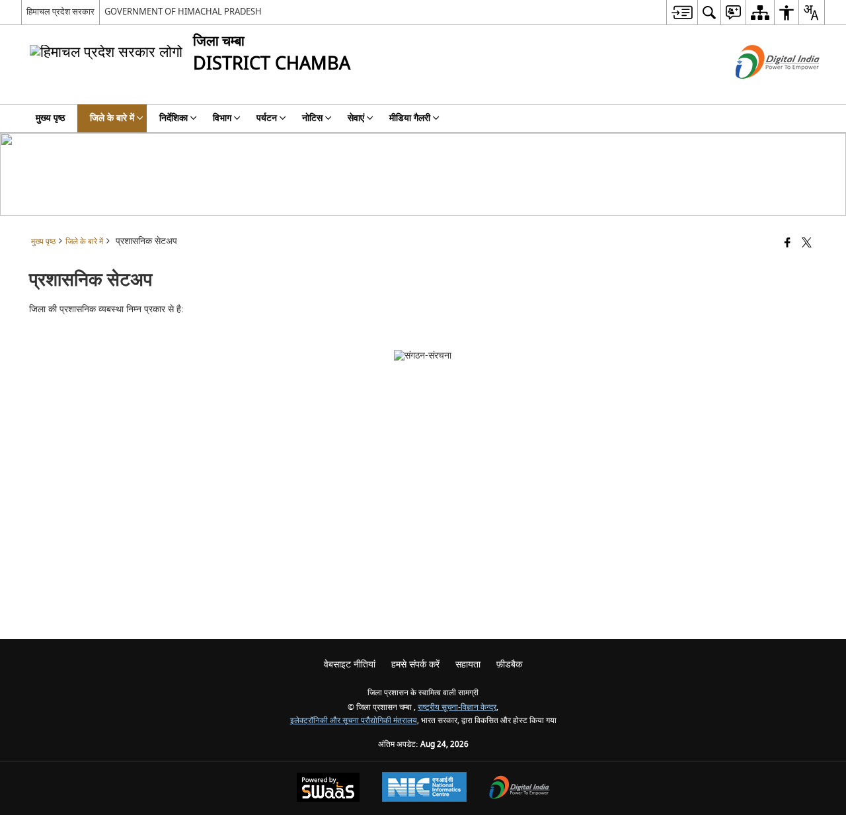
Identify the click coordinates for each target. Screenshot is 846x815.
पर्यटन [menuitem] (266, 118)
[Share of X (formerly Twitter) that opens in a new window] (806, 243)
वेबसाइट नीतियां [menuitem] (349, 664)
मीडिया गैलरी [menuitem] (409, 118)
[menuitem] (681, 12)
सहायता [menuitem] (468, 664)
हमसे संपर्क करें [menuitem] (415, 664)
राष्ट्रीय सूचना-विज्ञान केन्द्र (457, 707)
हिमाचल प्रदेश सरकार (60, 11)
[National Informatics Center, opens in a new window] (424, 788)
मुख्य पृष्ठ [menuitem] (50, 118)
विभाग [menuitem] (222, 118)
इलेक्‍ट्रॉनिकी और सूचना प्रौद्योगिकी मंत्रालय (353, 720)
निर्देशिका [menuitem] (173, 118)
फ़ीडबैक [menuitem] (509, 664)
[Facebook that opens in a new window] (787, 243)
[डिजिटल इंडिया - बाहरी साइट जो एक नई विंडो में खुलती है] (761, 90)
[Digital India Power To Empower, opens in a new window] (519, 789)
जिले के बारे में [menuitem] (112, 118)
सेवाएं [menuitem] (356, 118)
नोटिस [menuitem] (312, 118)
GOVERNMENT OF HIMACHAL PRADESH (183, 11)
